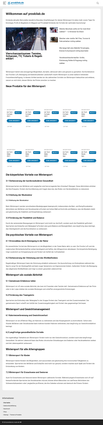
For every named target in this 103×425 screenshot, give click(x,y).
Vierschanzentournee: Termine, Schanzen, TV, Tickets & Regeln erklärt (24, 56)
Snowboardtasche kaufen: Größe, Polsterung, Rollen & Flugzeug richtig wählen (73, 60)
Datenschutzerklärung (9, 405)
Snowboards (11, 109)
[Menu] (4, 3)
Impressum (6, 408)
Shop (5, 411)
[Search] (97, 3)
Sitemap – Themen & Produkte (12, 415)
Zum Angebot (14, 121)
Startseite (6, 402)
